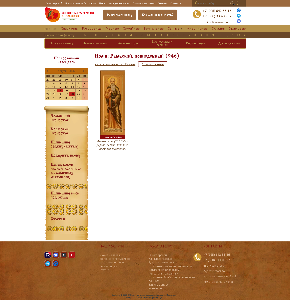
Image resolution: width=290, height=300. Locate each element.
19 (60, 90)
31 (72, 79)
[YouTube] (71, 255)
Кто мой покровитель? (158, 14)
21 (72, 90)
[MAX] (55, 263)
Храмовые (237, 28)
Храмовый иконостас (60, 131)
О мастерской (54, 3)
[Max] (239, 11)
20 (66, 90)
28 (53, 79)
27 (47, 79)
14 (72, 86)
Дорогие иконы (128, 43)
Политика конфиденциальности (170, 266)
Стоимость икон (153, 64)
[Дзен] (63, 255)
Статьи (58, 219)
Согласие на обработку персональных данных (164, 271)
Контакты (176, 3)
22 (78, 90)
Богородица (92, 28)
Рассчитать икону (119, 14)
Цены (102, 3)
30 (66, 79)
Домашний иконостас (60, 118)
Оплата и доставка (144, 3)
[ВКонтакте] (239, 22)
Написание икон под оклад (65, 195)
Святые (173, 28)
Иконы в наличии (95, 43)
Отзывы (162, 3)
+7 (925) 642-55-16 (217, 10)
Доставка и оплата (161, 262)
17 (47, 90)
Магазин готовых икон (115, 259)
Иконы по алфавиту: (59, 35)
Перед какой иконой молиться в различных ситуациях (66, 171)
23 (84, 90)
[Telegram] (47, 263)
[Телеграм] (239, 16)
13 (66, 86)
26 (60, 93)
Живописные (197, 28)
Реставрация (196, 43)
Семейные (131, 28)
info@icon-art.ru (217, 22)
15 (78, 86)
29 (60, 79)
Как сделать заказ (119, 3)
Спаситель (69, 28)
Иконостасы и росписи (162, 43)
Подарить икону (65, 156)
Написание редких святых (64, 144)
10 (47, 86)
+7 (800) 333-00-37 (217, 16)
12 (60, 86)
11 (53, 86)
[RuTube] (47, 255)
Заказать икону (61, 43)
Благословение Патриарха (80, 3)
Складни (218, 28)
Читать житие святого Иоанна (115, 64)
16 (84, 86)
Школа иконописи (112, 262)
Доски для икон (229, 43)
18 (53, 90)
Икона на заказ (110, 255)
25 (53, 93)
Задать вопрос (158, 284)
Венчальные (154, 28)
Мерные (112, 28)
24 (47, 94)
